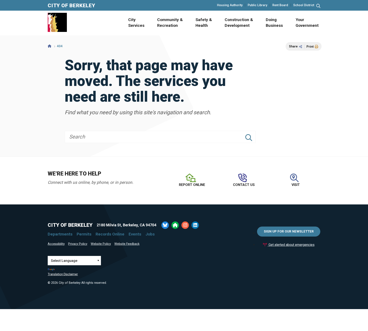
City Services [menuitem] (136, 22)
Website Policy (101, 244)
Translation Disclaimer (63, 274)
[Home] (49, 46)
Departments (60, 234)
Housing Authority (230, 5)
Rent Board (280, 5)
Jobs (150, 234)
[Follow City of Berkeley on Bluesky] (165, 225)
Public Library (257, 5)
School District (303, 5)
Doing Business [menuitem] (274, 22)
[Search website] (318, 6)
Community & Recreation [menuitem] (170, 22)
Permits (84, 234)
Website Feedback (126, 244)
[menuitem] (131, 23)
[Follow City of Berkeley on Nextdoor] (175, 225)
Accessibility (56, 244)
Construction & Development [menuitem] (239, 22)
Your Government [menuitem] (307, 22)
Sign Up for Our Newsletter (289, 231)
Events (135, 234)
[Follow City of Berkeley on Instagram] (185, 225)
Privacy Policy (77, 244)
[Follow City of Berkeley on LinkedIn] (195, 225)
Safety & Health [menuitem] (204, 22)
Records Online (110, 234)
